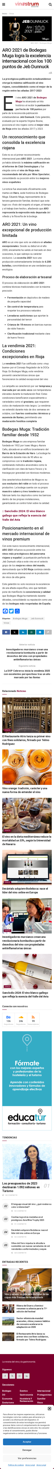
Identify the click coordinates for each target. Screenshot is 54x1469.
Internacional (43, 1391)
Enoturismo (8, 1402)
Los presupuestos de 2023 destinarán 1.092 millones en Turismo (21, 1187)
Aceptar (27, 1441)
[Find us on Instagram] (19, 1376)
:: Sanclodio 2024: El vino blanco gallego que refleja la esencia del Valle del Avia (24, 515)
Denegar (27, 1450)
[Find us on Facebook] (5, 1376)
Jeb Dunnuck (37, 619)
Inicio (4, 14)
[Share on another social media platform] (48, 632)
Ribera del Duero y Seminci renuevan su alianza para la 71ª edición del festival (31, 1309)
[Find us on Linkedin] (27, 1376)
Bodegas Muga (20, 619)
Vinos (11, 14)
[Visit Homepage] (27, 5)
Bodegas (6, 1391)
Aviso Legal (30, 1465)
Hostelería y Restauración (26, 1399)
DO (3, 1395)
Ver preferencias (27, 1458)
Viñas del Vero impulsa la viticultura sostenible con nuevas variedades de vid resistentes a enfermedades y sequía (30, 1246)
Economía (7, 1398)
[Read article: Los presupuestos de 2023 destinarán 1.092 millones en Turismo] (27, 1161)
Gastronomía (26, 1395)
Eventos (24, 1391)
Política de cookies (16, 1465)
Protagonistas (44, 1395)
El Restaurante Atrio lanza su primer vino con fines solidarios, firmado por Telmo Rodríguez (26, 740)
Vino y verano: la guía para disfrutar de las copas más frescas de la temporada (26, 1296)
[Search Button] (50, 4)
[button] (49, 1408)
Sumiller (41, 1398)
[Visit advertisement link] (27, 1080)
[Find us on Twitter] (12, 1376)
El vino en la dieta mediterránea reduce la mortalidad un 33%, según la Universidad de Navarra (26, 840)
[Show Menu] (3, 4)
